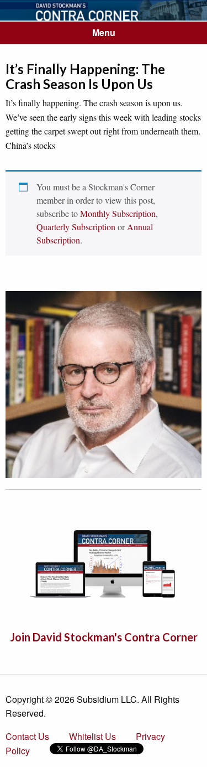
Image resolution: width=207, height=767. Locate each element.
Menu (103, 32)
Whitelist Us (92, 736)
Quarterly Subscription (75, 226)
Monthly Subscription (118, 213)
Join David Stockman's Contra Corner (104, 637)
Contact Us (27, 736)
